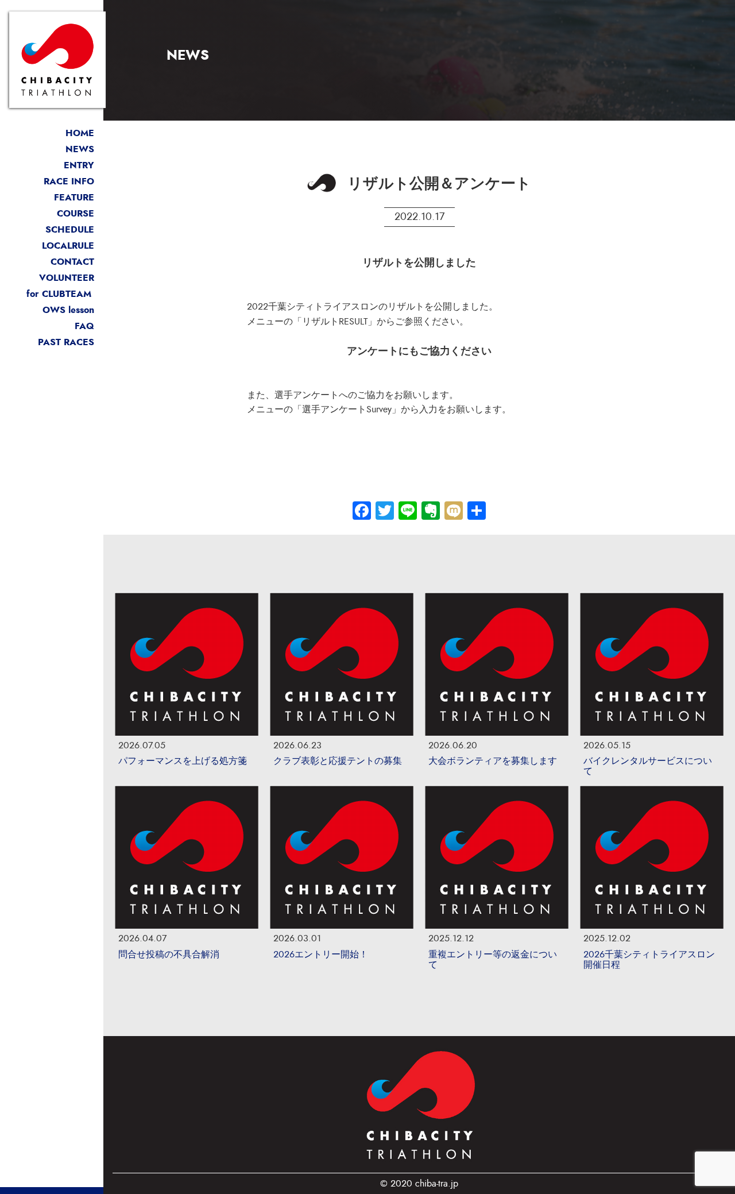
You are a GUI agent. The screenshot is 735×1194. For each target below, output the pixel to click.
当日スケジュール (57, 229)
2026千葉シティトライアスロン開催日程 (649, 959)
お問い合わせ (66, 261)
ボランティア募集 (57, 277)
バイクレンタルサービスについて (647, 766)
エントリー (71, 165)
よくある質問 (66, 326)
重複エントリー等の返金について (492, 959)
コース (75, 213)
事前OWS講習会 (60, 309)
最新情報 (75, 149)
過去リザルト (66, 342)
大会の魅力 (71, 197)
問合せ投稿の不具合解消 (168, 954)
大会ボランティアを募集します (492, 761)
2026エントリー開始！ (320, 954)
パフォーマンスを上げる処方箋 (182, 761)
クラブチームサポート (48, 293)
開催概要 (69, 181)
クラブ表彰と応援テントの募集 (337, 761)
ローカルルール (62, 245)
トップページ (66, 133)
